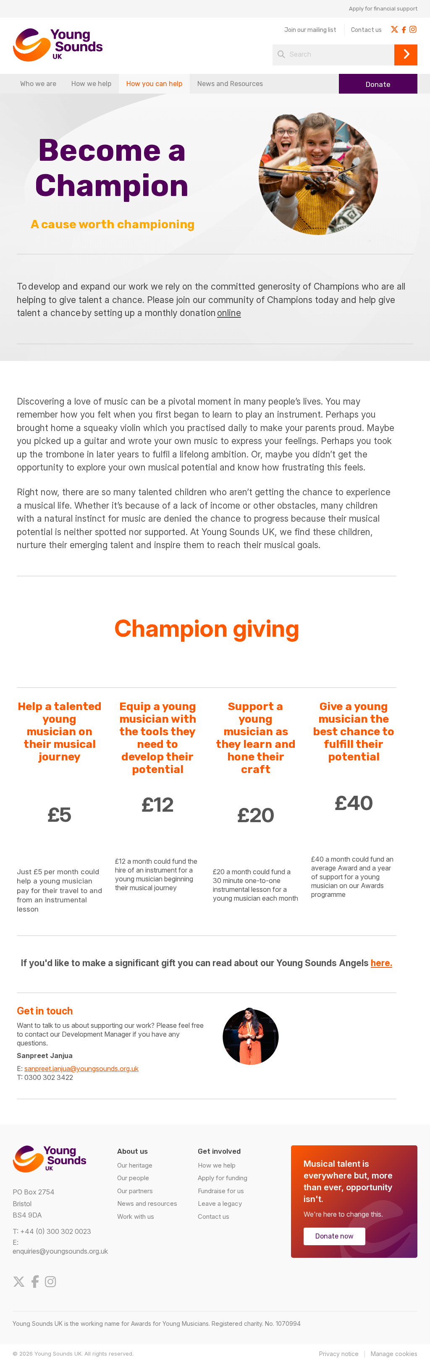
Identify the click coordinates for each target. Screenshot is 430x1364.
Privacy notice (339, 1353)
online (229, 313)
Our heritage (134, 1165)
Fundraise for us (221, 1191)
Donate (378, 84)
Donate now (334, 1236)
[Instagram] (52, 1281)
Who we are (38, 84)
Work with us (135, 1216)
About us (132, 1151)
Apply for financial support (383, 8)
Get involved (219, 1151)
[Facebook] (37, 1281)
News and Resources (230, 84)
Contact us (366, 30)
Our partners (135, 1191)
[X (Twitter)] (21, 1281)
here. (381, 963)
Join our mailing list (310, 30)
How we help (91, 84)
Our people (133, 1178)
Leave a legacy (220, 1203)
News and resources (147, 1203)
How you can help (154, 84)
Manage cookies (394, 1353)
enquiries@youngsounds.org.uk (60, 1251)
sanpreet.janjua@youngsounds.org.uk (81, 1068)
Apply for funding (222, 1178)
